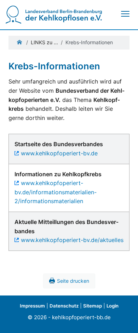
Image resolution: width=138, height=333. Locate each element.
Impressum (32, 306)
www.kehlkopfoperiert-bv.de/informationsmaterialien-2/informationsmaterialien (56, 192)
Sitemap (92, 306)
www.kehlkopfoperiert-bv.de (59, 153)
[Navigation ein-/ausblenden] (125, 13)
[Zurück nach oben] (125, 319)
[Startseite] (54, 14)
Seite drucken (73, 281)
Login (113, 306)
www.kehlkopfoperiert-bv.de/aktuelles (72, 239)
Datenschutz (64, 306)
